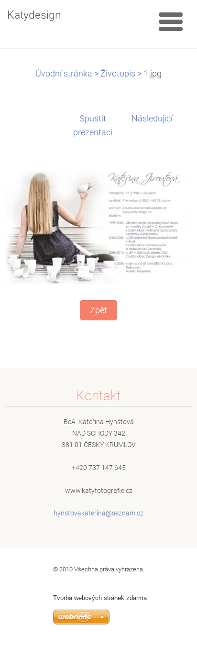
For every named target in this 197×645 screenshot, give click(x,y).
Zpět (98, 310)
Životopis (117, 73)
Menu (170, 21)
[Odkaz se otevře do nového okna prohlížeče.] (98, 223)
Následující (152, 118)
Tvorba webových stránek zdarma (100, 597)
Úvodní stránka (63, 73)
